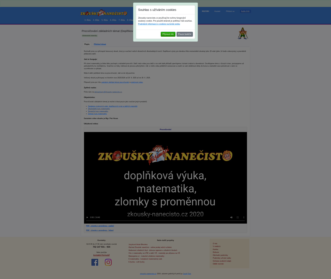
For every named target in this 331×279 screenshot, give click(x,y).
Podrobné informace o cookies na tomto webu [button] (159, 24)
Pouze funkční (184, 34)
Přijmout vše (168, 34)
